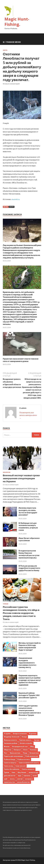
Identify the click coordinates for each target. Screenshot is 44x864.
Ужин (13, 772)
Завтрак (37, 740)
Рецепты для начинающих (13, 756)
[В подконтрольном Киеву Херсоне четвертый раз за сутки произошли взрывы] (10, 558)
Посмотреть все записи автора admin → (28, 415)
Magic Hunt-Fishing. (17, 21)
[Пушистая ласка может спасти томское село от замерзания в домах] (22, 356)
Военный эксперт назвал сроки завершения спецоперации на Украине (21, 478)
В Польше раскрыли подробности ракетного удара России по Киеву (29, 568)
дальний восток (9, 775)
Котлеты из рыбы (26, 743)
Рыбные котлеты (23, 759)
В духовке (32, 733)
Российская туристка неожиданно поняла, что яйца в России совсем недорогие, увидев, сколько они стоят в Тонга (21, 612)
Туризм (5, 604)
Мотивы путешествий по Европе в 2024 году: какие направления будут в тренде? (30, 646)
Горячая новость (25, 740)
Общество (7, 750)
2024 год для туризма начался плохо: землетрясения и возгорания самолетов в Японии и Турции (30, 710)
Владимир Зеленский (11, 737)
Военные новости (10, 740)
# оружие (7, 733)
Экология (6, 472)
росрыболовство (23, 782)
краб (5, 779)
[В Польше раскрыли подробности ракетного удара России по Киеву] (10, 574)
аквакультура (33, 772)
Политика (33, 750)
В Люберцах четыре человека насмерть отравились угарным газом (28, 526)
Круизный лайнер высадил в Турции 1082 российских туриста (29, 695)
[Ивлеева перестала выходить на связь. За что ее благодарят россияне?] (10, 516)
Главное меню (13, 42)
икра (19, 775)
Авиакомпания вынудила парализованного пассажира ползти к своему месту (27, 662)
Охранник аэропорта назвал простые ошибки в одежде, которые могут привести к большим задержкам (30, 680)
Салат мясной (20, 766)
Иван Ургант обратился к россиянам (29, 539)
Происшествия (15, 753)
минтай (20, 779)
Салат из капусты (10, 763)
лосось (12, 779)
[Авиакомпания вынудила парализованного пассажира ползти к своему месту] (10, 666)
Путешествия (34, 753)
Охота (5, 50)
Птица (25, 753)
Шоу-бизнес (22, 772)
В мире (24, 737)
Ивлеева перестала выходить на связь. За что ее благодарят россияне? (28, 511)
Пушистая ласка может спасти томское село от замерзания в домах (20, 360)
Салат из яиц (8, 766)
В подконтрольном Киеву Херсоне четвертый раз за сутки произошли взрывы (29, 554)
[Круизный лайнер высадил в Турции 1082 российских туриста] (10, 701)
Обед (32, 746)
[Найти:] (22, 434)
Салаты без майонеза (11, 769)
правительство (9, 782)
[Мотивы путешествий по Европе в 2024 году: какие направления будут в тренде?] (10, 651)
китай (35, 775)
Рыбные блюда (9, 759)
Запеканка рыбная (10, 743)
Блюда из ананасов (20, 733)
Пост (5, 753)
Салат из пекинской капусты (29, 763)
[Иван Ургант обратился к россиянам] (10, 546)
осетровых (29, 779)
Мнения (7, 746)
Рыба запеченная (31, 756)
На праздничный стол (20, 746)
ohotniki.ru (15, 199)
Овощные (17, 750)
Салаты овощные (28, 769)
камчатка (27, 775)
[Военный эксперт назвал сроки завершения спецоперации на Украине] (22, 470)
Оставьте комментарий (11, 84)
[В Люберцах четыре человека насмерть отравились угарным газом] (10, 531)
